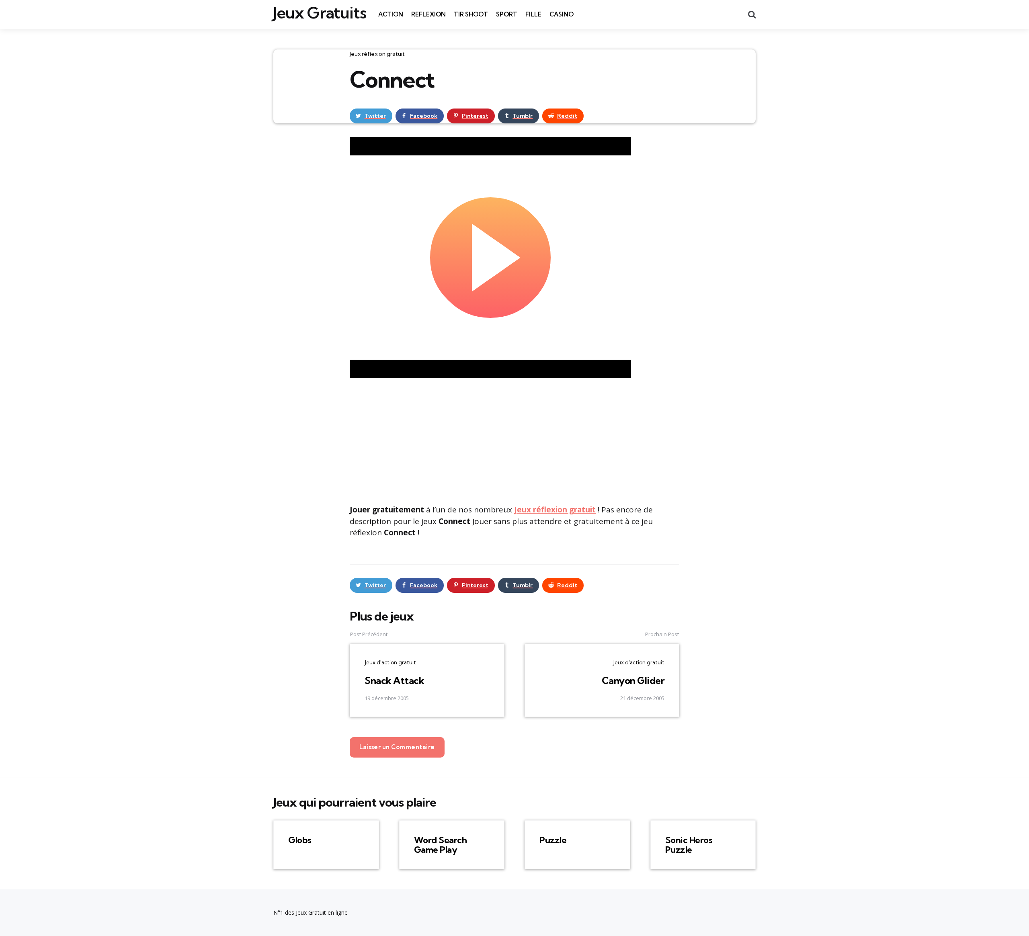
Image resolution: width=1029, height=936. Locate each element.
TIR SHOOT (471, 14)
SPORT (506, 14)
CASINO (561, 14)
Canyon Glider (633, 680)
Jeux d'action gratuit (390, 662)
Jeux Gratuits (319, 13)
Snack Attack (394, 680)
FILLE (533, 14)
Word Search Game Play (440, 844)
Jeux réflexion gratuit (377, 53)
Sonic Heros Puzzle (689, 844)
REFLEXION (428, 14)
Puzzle (552, 840)
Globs (300, 840)
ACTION (390, 14)
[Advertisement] (514, 440)
